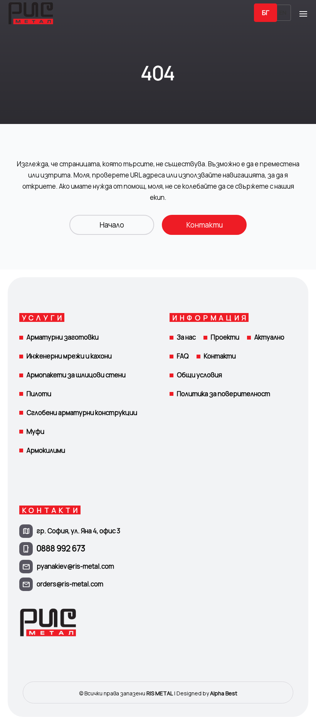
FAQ (183, 356)
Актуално (269, 337)
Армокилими (46, 450)
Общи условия (199, 374)
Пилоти (39, 393)
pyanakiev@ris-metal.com (75, 566)
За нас (186, 337)
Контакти (204, 225)
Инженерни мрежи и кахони (69, 356)
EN (282, 12)
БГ (265, 12)
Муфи (35, 431)
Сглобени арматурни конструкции (82, 412)
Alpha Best (223, 693)
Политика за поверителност (223, 393)
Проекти (225, 337)
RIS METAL (159, 693)
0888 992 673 (61, 548)
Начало (111, 225)
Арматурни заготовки (63, 337)
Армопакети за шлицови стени (76, 374)
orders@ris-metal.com (70, 583)
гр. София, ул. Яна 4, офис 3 (78, 530)
